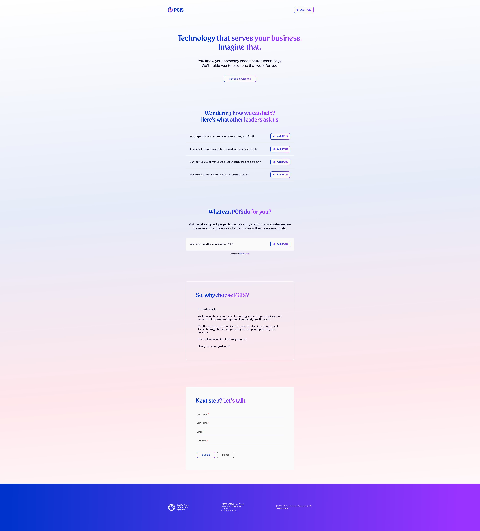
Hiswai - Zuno (244, 253)
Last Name (203, 423)
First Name (203, 414)
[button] (206, 455)
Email (200, 432)
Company (202, 441)
